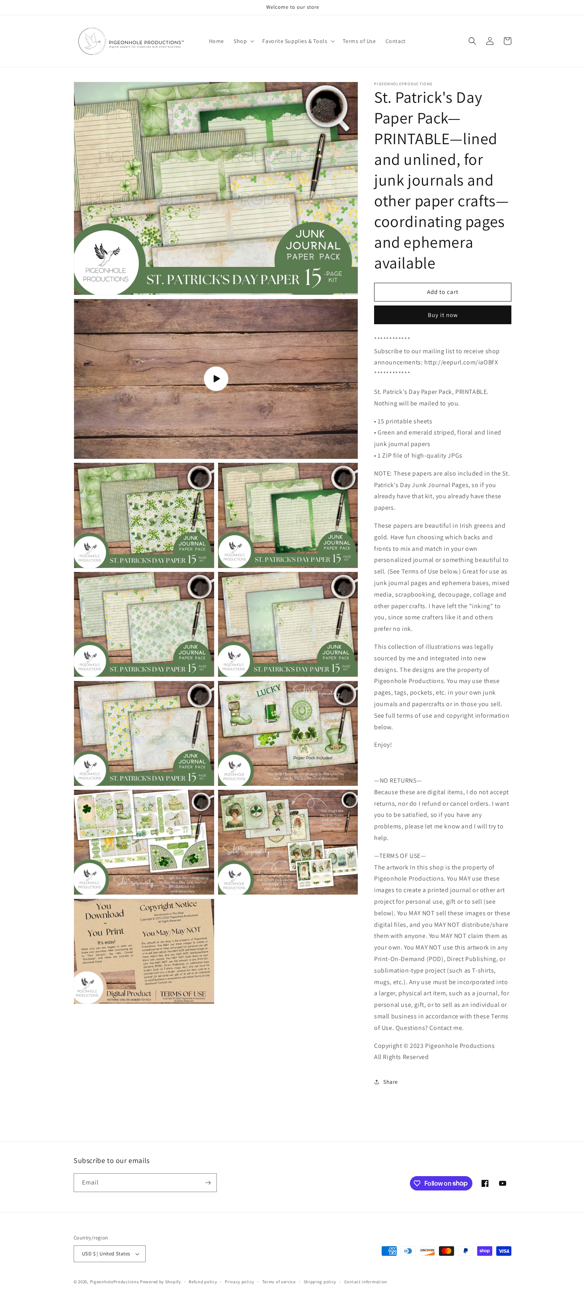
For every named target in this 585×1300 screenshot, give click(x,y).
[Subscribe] (207, 1182)
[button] (243, 41)
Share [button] (390, 1081)
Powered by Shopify (160, 1281)
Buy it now (443, 315)
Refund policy (203, 1281)
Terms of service (279, 1281)
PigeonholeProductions (114, 1281)
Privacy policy (239, 1281)
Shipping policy (320, 1281)
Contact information (365, 1281)
